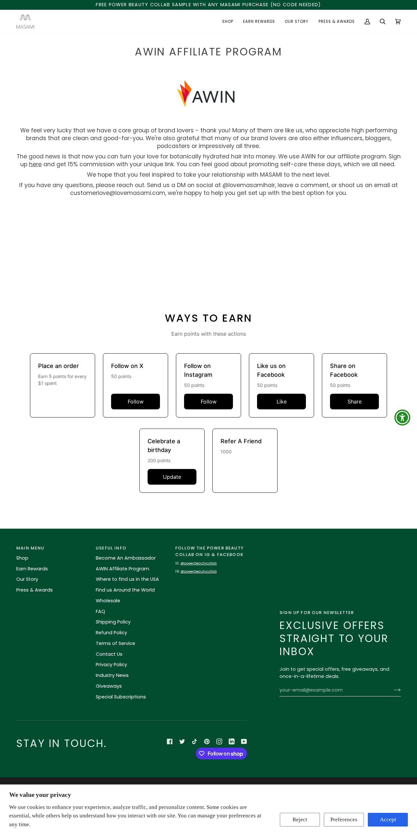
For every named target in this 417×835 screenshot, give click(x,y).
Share (355, 401)
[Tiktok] (194, 741)
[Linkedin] (232, 741)
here (35, 164)
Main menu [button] (30, 548)
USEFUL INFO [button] (111, 548)
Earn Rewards (32, 568)
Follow (136, 401)
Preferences (343, 819)
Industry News (112, 675)
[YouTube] (244, 741)
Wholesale (108, 600)
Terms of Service (115, 643)
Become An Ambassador (126, 558)
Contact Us (109, 654)
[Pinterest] (207, 741)
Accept (388, 819)
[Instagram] (219, 741)
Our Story (27, 579)
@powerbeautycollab (198, 563)
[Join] (392, 690)
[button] (227, 22)
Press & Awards (34, 590)
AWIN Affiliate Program (122, 568)
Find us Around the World (125, 590)
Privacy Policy (111, 664)
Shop (22, 558)
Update (172, 477)
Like (282, 401)
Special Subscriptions (121, 697)
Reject (300, 819)
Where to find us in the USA (127, 579)
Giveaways (109, 686)
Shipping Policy (113, 622)
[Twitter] (182, 741)
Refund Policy (111, 632)
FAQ (100, 611)
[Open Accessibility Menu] (402, 417)
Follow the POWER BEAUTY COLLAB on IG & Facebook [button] (209, 551)
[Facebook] (170, 741)
